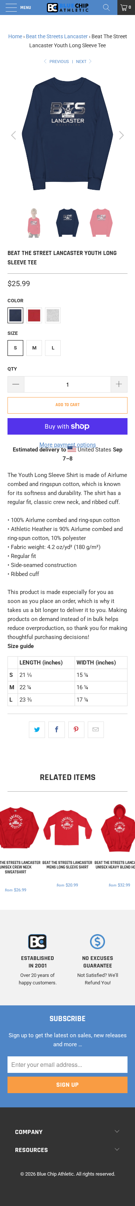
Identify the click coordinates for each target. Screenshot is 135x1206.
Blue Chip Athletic (55, 1174)
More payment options (67, 444)
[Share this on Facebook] (56, 730)
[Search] (109, 7)
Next (82, 61)
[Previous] (14, 135)
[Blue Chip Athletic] (67, 7)
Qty (12, 369)
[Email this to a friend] (96, 730)
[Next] (120, 135)
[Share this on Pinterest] (76, 730)
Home (15, 36)
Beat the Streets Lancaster (57, 36)
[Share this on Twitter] (37, 730)
